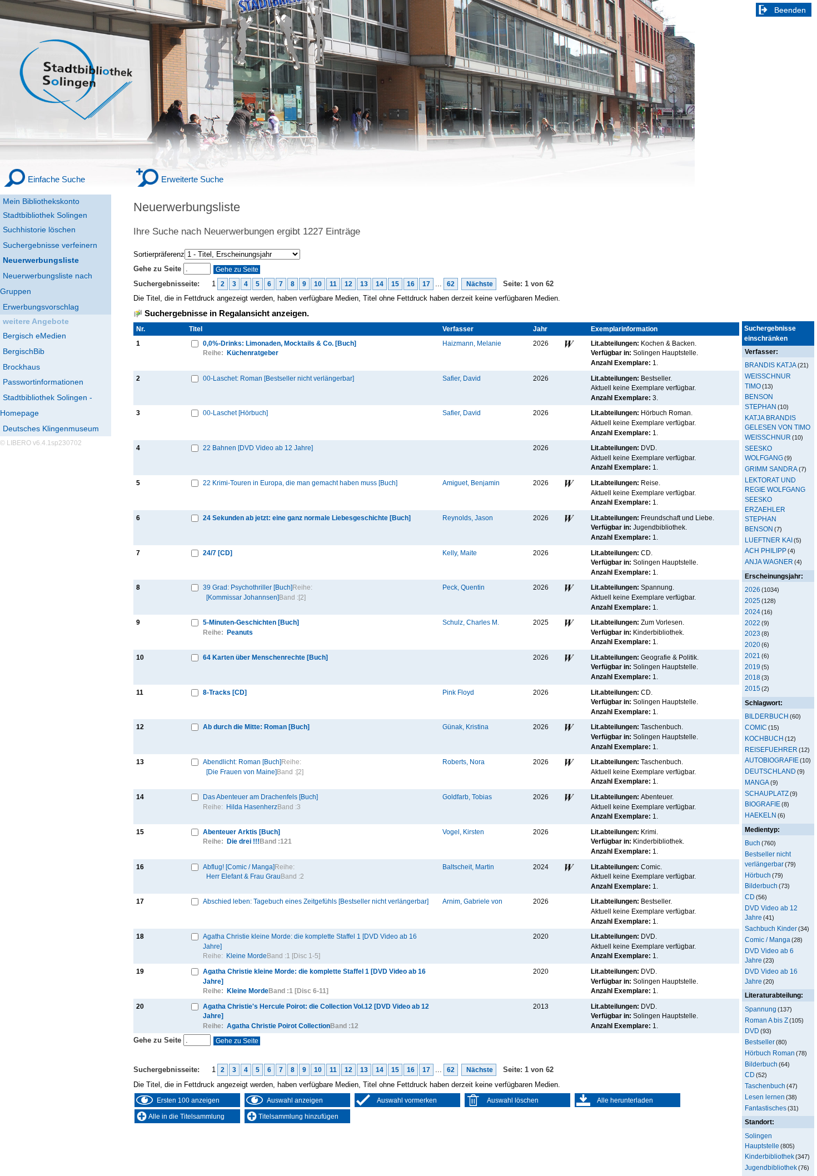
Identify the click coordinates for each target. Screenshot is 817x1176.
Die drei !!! (243, 841)
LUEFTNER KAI (769, 540)
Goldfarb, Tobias (467, 796)
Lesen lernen (765, 1096)
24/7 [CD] (217, 552)
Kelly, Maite (459, 552)
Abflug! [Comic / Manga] (239, 866)
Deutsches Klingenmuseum (51, 428)
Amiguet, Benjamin (471, 482)
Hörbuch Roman (770, 1053)
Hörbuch (758, 875)
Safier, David (461, 378)
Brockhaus (21, 366)
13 (364, 284)
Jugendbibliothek (771, 1167)
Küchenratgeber (252, 352)
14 (379, 284)
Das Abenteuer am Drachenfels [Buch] (260, 796)
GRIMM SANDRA (771, 468)
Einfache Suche (56, 179)
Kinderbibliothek (769, 1156)
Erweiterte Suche (192, 179)
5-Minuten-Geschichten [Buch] (251, 622)
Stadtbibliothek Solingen (45, 215)
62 (451, 284)
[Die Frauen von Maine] (241, 771)
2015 (752, 688)
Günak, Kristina (465, 726)
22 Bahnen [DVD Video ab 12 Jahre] (258, 447)
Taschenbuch (765, 1085)
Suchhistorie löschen (39, 229)
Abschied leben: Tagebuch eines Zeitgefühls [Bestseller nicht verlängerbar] (316, 901)
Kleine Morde (246, 955)
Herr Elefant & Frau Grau (243, 876)
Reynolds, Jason (467, 517)
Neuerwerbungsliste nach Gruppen (46, 283)
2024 (752, 611)
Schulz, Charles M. (470, 622)
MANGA (757, 782)
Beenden (790, 10)
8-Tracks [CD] (225, 692)
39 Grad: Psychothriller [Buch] (247, 587)
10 (318, 284)
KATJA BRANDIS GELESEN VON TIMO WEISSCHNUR (777, 427)
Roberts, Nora (463, 761)
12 (348, 284)
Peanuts (240, 632)
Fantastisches (765, 1108)
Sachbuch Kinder (771, 928)
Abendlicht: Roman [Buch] (242, 761)
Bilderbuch (761, 885)
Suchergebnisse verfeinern (50, 245)
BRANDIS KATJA (770, 364)
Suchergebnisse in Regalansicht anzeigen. (227, 313)
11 (333, 284)
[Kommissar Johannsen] (242, 597)
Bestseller (760, 1041)
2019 (752, 666)
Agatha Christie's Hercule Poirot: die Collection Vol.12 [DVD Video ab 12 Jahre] (316, 1011)
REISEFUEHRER (771, 749)
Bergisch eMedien (34, 335)
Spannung (760, 1009)
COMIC (756, 727)
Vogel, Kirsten (463, 831)
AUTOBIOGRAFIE (772, 760)
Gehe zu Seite (158, 269)
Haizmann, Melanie (471, 343)
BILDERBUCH (767, 716)
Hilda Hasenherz (251, 806)
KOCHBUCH (764, 738)
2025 (752, 600)
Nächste (479, 284)
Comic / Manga (767, 939)
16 (411, 284)
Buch (752, 842)
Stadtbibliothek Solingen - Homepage (46, 405)
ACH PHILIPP (765, 550)
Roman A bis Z (766, 1020)
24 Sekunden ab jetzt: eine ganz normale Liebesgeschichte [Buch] (307, 517)
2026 (752, 589)
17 (426, 284)
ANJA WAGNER (769, 561)
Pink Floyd (458, 692)
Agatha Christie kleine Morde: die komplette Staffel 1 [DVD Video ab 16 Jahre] (310, 941)
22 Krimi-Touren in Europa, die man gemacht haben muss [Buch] (300, 482)
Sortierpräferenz (159, 254)
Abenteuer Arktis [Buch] (241, 831)
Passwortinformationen (43, 381)
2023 (752, 633)
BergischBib (23, 351)
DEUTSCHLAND (770, 771)
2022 (752, 622)
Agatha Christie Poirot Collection (278, 1025)
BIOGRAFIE (762, 804)
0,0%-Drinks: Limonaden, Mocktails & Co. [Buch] (279, 343)
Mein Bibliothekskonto (41, 201)
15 (395, 284)
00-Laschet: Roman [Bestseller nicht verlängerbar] (278, 378)
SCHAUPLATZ (767, 793)
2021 (752, 655)
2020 (752, 644)
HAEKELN (760, 815)
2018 (752, 677)
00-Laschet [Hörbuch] (235, 412)
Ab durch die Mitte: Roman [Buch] (256, 726)
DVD (752, 1030)
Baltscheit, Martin (468, 866)
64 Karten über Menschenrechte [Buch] (265, 657)
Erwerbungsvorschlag (41, 306)
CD (750, 896)
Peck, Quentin (463, 587)
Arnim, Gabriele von (472, 901)
